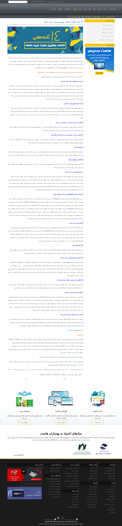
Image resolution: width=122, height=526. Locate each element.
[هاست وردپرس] (99, 61)
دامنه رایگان (112, 496)
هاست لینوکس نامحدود (109, 468)
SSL (94, 9)
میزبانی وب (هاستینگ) (61, 369)
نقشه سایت (75, 496)
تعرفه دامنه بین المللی (109, 504)
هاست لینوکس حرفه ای (109, 473)
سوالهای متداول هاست (54, 486)
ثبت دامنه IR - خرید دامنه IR (106, 40)
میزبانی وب (24, 422)
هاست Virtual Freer (92, 478)
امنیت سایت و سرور (92, 496)
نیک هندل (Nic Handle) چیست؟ (75, 330)
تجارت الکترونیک (93, 507)
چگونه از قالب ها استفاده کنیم (71, 481)
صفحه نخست (112, 9)
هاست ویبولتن (93, 475)
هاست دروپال (93, 473)
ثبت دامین (64, 374)
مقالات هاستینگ (97, 16)
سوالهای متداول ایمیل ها (54, 489)
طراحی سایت (61, 422)
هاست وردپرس (93, 470)
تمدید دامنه (112, 507)
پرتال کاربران (67, 9)
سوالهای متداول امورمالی (54, 491)
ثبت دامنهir (49, 374)
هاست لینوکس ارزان (110, 470)
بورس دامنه (112, 512)
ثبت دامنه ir (112, 501)
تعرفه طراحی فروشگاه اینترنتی (70, 473)
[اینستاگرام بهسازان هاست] (58, 519)
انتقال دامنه (112, 494)
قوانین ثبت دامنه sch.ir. (107, 32)
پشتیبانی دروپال (93, 491)
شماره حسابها (75, 501)
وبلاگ (60, 9)
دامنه (99, 9)
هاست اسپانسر (111, 475)
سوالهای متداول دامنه (55, 484)
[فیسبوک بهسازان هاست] (71, 519)
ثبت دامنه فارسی (111, 491)
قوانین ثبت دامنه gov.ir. (107, 28)
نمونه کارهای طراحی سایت (72, 468)
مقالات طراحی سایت (92, 501)
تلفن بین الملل (77, 9)
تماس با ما (53, 9)
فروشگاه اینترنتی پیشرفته (72, 475)
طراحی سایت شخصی (73, 486)
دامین (79, 374)
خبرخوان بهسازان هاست (72, 507)
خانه (103, 16)
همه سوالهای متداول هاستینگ (53, 478)
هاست (105, 9)
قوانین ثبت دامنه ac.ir (108, 25)
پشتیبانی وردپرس (92, 489)
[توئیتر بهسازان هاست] (62, 519)
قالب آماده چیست (74, 483)
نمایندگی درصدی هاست (54, 470)
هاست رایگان (111, 478)
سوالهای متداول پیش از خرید (53, 481)
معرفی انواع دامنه (111, 509)
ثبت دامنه (77, 365)
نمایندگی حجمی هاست (54, 468)
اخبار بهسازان (75, 504)
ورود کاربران (52, 2)
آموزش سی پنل (56, 496)
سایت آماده (75, 478)
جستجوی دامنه (111, 489)
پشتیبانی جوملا (93, 486)
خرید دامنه (53, 76)
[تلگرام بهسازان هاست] (50, 519)
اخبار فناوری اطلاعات (91, 504)
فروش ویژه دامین (110, 499)
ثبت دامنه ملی (56, 374)
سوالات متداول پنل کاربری (54, 494)
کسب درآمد (60, 2)
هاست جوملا (94, 468)
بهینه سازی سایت (92, 499)
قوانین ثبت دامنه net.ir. (107, 36)
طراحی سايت (87, 9)
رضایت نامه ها (75, 499)
